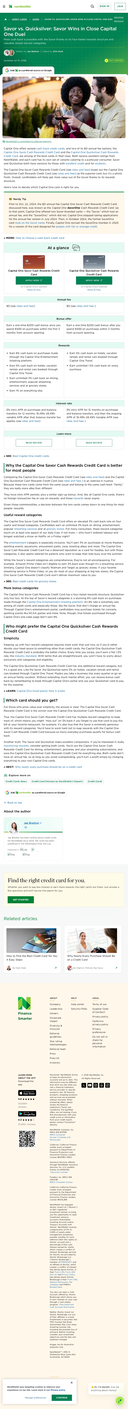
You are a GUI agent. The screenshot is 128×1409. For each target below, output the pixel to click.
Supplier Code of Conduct (100, 1010)
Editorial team (58, 1049)
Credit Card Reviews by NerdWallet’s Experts (57, 781)
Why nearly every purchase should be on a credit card (48, 766)
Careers (54, 1013)
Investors (55, 1062)
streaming (20, 528)
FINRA (64, 1262)
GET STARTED (21, 899)
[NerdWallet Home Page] (19, 6)
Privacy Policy (68, 1274)
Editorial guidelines (55, 1035)
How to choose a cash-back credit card (40, 237)
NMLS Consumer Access (61, 1182)
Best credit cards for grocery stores (35, 581)
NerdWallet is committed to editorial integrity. (29, 141)
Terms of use (99, 1004)
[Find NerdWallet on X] (83, 1085)
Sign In (104, 6)
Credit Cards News (16, 781)
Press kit (54, 1058)
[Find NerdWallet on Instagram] (95, 1085)
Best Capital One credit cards (31, 456)
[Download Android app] (27, 1114)
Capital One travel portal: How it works (41, 690)
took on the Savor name (30, 222)
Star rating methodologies (58, 1043)
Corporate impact (55, 1019)
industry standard (26, 655)
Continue (61, 1398)
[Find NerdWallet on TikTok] (107, 1085)
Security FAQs (79, 1009)
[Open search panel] (92, 6)
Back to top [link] (14, 802)
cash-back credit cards (50, 148)
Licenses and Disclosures (60, 1138)
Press (53, 1053)
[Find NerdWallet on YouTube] (89, 1085)
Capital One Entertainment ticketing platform (55, 601)
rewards (78, 498)
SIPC (70, 1262)
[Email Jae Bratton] (26, 827)
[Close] (123, 1383)
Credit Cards (19, 19)
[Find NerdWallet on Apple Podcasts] (101, 1085)
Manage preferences (35, 1398)
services (31, 528)
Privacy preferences (99, 1030)
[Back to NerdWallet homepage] (5, 19)
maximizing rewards (16, 745)
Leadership (56, 1009)
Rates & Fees (34, 290)
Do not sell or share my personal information (100, 1041)
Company (55, 1004)
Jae (31, 822)
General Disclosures (59, 1282)
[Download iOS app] (27, 1093)
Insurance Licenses (59, 1172)
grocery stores (55, 528)
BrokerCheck (56, 1287)
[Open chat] (120, 1401)
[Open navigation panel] (4, 6)
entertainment (17, 542)
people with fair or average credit (76, 226)
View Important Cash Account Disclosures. (62, 1305)
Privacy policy (100, 1016)
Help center (77, 1004)
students (100, 163)
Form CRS (60, 1272)
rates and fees (80, 169)
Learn (35, 19)
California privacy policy (100, 1023)
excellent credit (75, 163)
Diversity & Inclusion (56, 1027)
